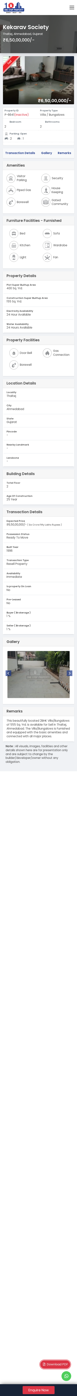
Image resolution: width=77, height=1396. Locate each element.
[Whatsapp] (66, 1376)
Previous (8, 673)
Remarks (64, 153)
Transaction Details (20, 153)
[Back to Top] (66, 1387)
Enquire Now (38, 1390)
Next (69, 673)
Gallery (46, 153)
